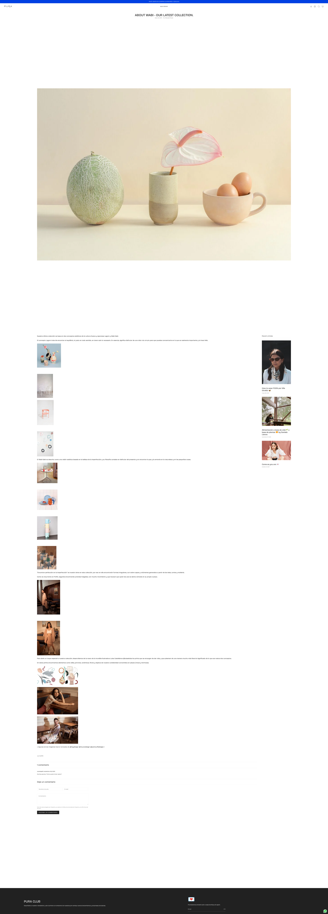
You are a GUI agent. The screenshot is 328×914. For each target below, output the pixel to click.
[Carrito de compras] (323, 6)
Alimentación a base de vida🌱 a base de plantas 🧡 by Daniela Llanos (275, 432)
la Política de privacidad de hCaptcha (70, 807)
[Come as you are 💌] (276, 450)
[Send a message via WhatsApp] (325, 911)
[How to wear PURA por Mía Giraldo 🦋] (276, 362)
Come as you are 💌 (270, 464)
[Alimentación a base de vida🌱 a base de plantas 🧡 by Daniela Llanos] (276, 411)
